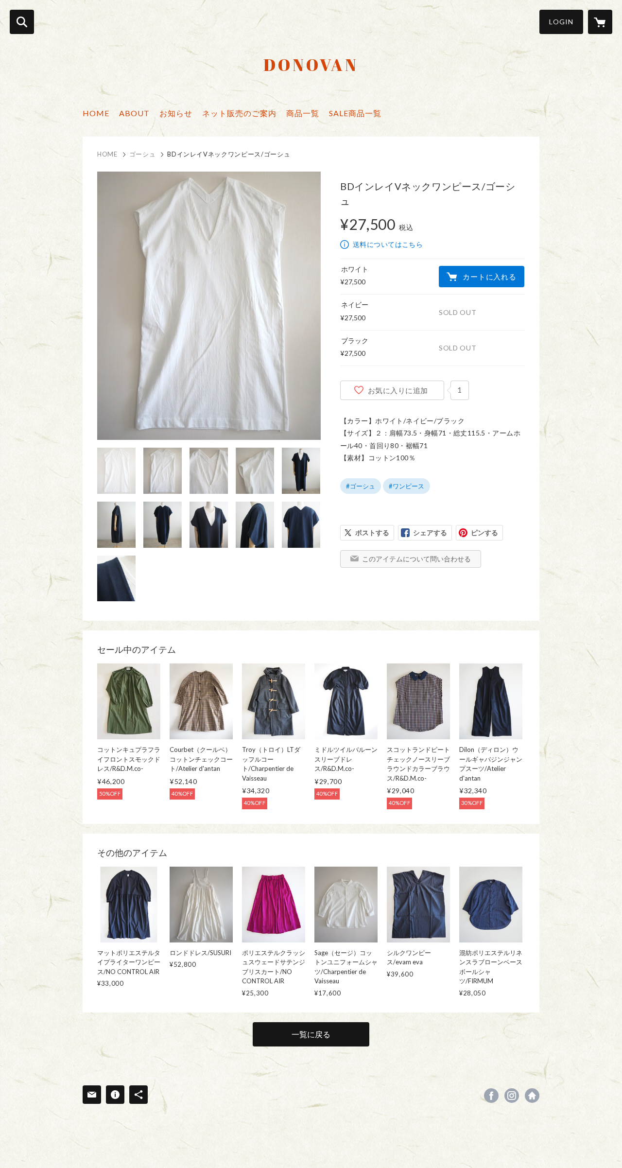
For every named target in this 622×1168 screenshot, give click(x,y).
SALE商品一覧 (355, 113)
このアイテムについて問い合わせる (416, 559)
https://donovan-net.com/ (532, 1095)
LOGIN (561, 21)
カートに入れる (489, 276)
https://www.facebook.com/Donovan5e (491, 1095)
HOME (96, 113)
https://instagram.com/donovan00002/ (511, 1095)
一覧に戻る (311, 1034)
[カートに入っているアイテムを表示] (600, 22)
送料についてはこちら (388, 244)
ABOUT (134, 113)
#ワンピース (406, 486)
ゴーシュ (142, 154)
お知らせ (175, 113)
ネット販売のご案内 (239, 113)
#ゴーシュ (360, 486)
